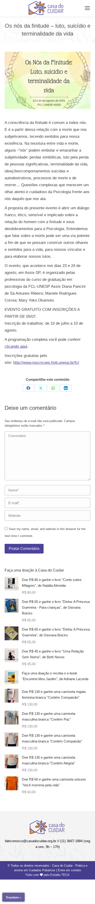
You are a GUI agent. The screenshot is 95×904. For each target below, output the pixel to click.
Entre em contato (69, 870)
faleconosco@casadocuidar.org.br (30, 841)
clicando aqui (16, 346)
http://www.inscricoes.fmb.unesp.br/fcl (46, 362)
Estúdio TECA (59, 875)
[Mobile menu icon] (87, 8)
